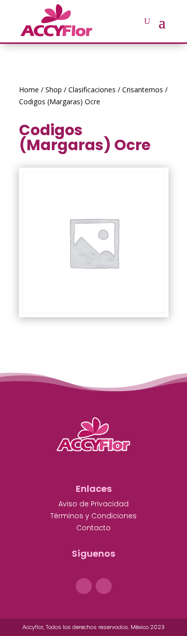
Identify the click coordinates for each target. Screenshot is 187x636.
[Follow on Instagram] (104, 586)
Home (29, 89)
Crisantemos (142, 89)
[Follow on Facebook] (84, 586)
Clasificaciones (92, 89)
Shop (53, 89)
